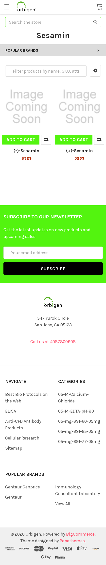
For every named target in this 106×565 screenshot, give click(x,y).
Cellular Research (22, 438)
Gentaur (13, 497)
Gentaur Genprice (22, 487)
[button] (95, 71)
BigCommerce (80, 534)
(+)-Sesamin (79, 150)
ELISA (10, 411)
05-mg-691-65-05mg (79, 431)
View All (62, 503)
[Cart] (99, 6)
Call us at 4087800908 (53, 341)
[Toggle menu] (7, 7)
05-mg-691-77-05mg (79, 441)
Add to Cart (20, 139)
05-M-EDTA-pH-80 (76, 411)
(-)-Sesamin (26, 150)
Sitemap (13, 448)
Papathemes (72, 541)
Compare (46, 140)
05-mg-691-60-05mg (79, 421)
